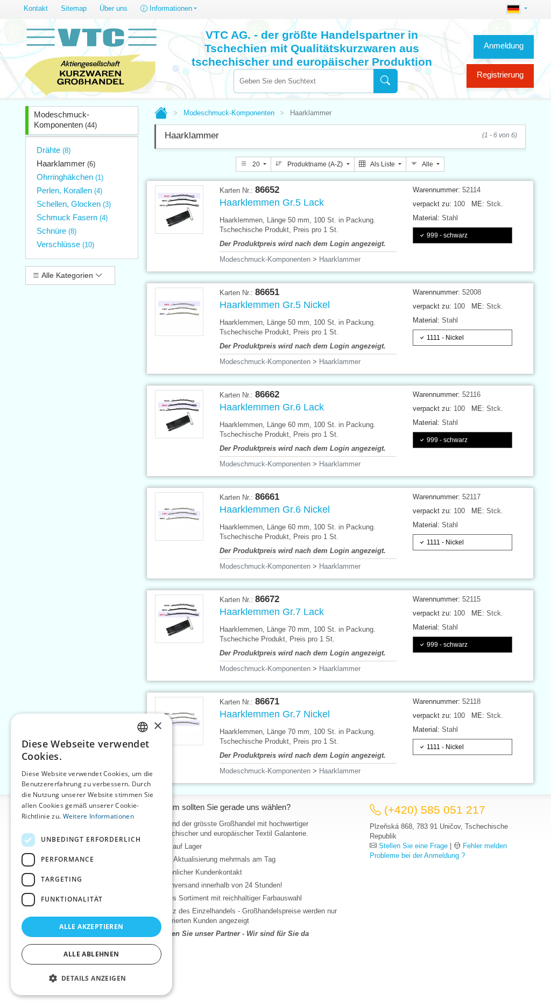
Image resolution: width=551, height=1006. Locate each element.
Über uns (114, 8)
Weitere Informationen (98, 816)
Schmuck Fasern (72, 217)
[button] (91, 978)
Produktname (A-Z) (315, 164)
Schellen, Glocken (74, 203)
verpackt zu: (432, 204)
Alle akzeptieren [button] (91, 926)
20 (256, 164)
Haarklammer (66, 163)
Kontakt (36, 8)
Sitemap (74, 8)
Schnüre (56, 230)
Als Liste (383, 164)
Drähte (53, 150)
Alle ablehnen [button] (91, 954)
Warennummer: (436, 190)
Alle (428, 164)
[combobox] (303, 81)
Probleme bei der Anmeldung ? (417, 855)
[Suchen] (385, 81)
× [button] (157, 726)
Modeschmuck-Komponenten (65, 119)
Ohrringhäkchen (70, 176)
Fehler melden (485, 846)
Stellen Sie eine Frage (413, 846)
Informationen (169, 8)
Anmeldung (504, 45)
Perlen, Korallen (69, 190)
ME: (477, 204)
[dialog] (91, 854)
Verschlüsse (65, 244)
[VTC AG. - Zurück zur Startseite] (91, 60)
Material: (426, 218)
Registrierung (500, 74)
